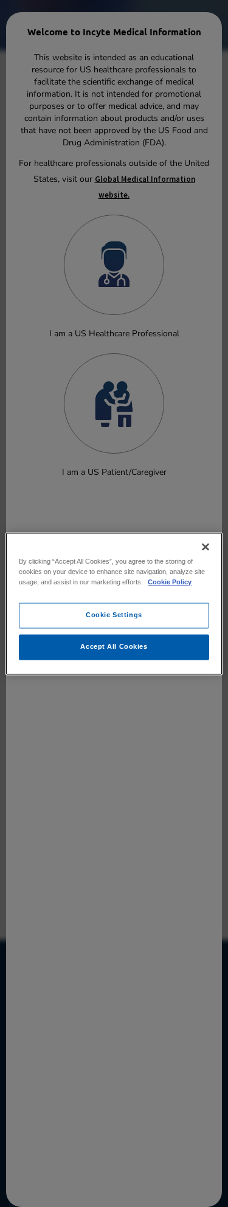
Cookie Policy (170, 582)
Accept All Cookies (113, 646)
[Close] (205, 546)
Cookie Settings (114, 614)
